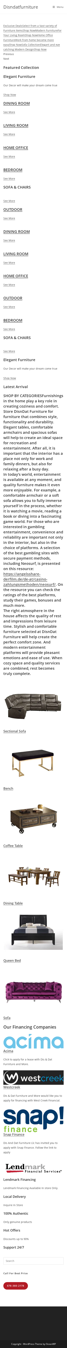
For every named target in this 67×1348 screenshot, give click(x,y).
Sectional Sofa (14, 731)
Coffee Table (13, 845)
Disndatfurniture (20, 7)
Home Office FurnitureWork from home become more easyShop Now (28, 39)
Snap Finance (13, 1134)
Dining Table (13, 903)
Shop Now (9, 94)
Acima (8, 1051)
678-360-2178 (15, 1285)
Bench (8, 788)
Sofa (6, 1017)
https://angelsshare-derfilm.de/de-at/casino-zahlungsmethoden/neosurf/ (29, 579)
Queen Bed (12, 960)
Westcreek (11, 1087)
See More (9, 112)
